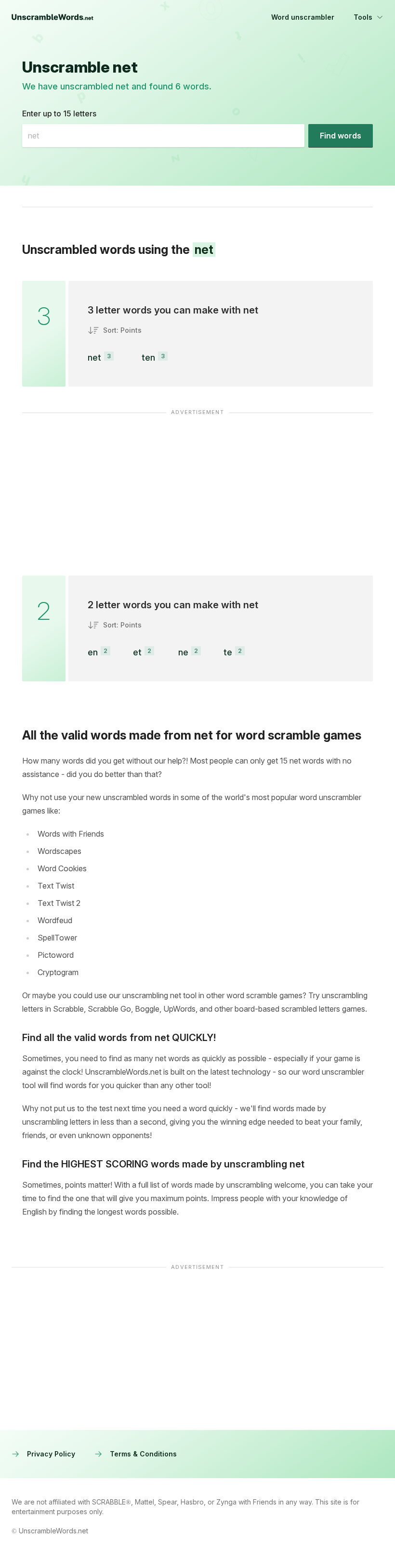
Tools (363, 17)
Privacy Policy (51, 1454)
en (93, 652)
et (137, 652)
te (228, 652)
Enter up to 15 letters (59, 113)
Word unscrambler (302, 17)
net (94, 357)
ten (148, 357)
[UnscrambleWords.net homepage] (52, 17)
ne (183, 652)
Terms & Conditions (143, 1454)
